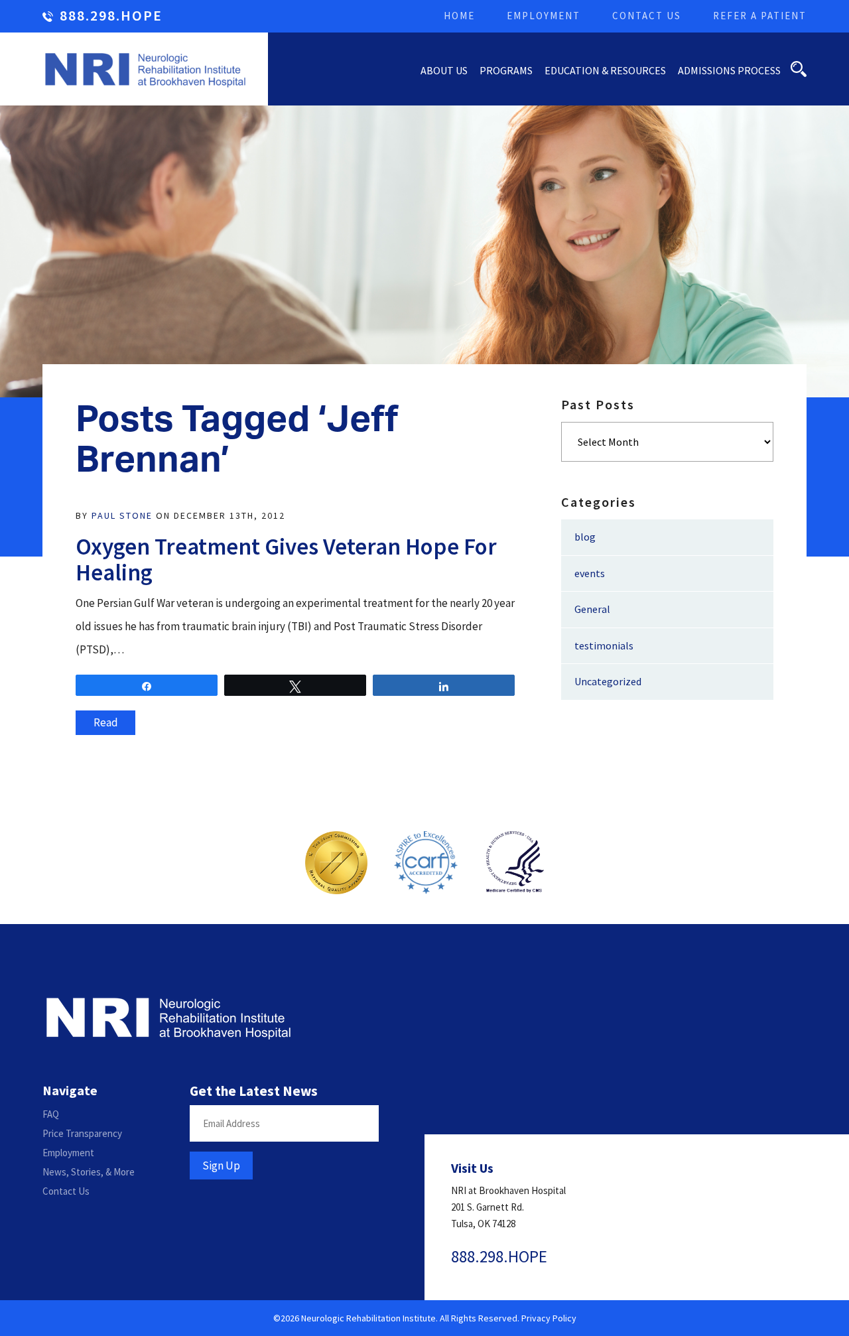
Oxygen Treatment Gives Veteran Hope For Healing (286, 559)
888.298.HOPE (111, 16)
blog (585, 536)
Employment (543, 15)
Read (106, 722)
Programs (506, 70)
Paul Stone (122, 515)
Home (459, 15)
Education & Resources (605, 70)
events (589, 573)
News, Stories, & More (88, 1172)
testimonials (603, 645)
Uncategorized (607, 681)
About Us (444, 70)
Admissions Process (729, 70)
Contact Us (646, 15)
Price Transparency (82, 1133)
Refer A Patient (760, 15)
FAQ (50, 1114)
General (592, 609)
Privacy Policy (548, 1318)
